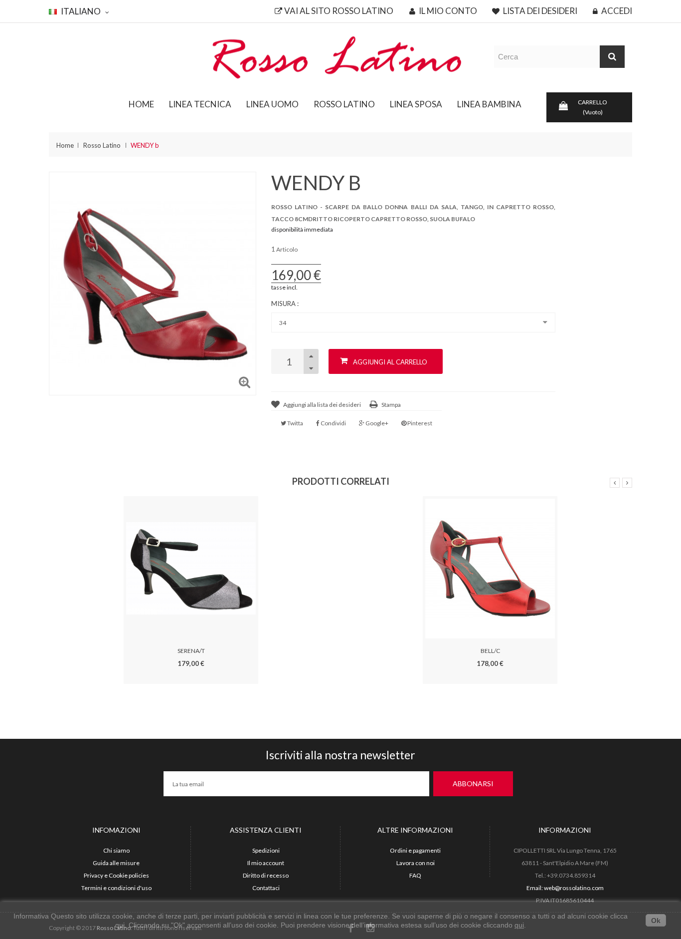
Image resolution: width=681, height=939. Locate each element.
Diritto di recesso (266, 875)
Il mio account (265, 863)
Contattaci (266, 888)
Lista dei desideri (539, 11)
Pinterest (419, 423)
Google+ (376, 423)
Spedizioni (266, 850)
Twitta (294, 423)
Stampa (391, 404)
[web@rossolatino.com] (340, 56)
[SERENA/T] (191, 568)
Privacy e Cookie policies (116, 875)
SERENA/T (191, 650)
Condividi (333, 423)
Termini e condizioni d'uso (116, 888)
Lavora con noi (415, 863)
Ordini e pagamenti (415, 850)
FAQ (415, 875)
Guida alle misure (116, 863)
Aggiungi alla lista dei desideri (322, 404)
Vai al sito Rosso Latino (338, 11)
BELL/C (490, 650)
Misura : (285, 304)
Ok (656, 921)
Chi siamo (116, 850)
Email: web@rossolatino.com (565, 888)
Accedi (616, 11)
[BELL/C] (490, 568)
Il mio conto (447, 11)
